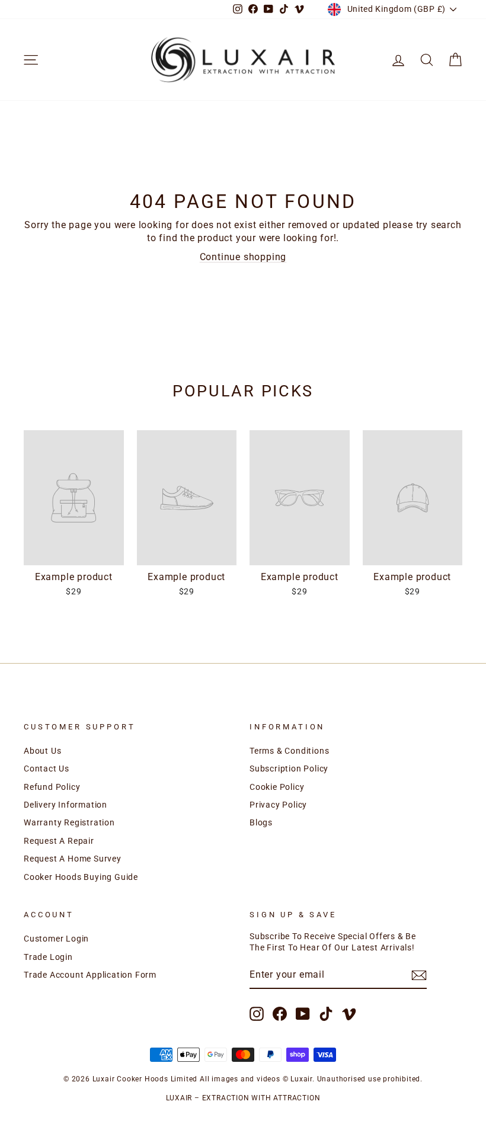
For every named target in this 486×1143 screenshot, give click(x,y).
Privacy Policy (278, 804)
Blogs (261, 822)
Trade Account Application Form (90, 974)
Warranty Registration (69, 822)
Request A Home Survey (73, 858)
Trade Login (48, 957)
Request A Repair (59, 841)
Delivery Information (65, 804)
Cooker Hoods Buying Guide (81, 877)
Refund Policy (52, 787)
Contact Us (46, 768)
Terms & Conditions (289, 750)
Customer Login (56, 938)
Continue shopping (243, 256)
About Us (42, 750)
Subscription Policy (289, 768)
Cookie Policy (277, 787)
